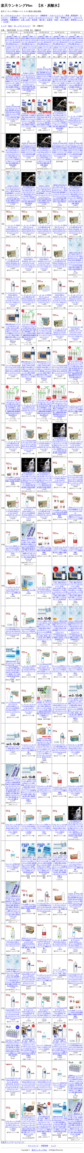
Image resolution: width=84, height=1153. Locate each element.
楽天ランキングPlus (39, 1150)
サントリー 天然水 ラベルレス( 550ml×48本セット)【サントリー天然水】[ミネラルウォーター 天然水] (28, 828)
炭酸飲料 (43, 15)
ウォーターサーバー (30, 15)
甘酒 (56, 20)
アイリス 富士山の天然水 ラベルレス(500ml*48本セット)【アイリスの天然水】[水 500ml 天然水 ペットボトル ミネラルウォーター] (28, 513)
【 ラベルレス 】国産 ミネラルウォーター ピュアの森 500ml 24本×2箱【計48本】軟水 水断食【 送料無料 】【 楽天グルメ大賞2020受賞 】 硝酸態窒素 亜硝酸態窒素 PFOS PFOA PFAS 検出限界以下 (28, 331)
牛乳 (57, 17)
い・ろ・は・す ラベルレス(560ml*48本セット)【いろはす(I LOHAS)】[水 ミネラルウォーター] (44, 445)
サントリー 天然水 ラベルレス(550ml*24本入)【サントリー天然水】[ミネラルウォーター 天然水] (12, 549)
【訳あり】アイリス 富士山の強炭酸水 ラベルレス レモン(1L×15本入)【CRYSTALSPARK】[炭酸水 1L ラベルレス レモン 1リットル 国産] (75, 513)
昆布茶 (34, 20)
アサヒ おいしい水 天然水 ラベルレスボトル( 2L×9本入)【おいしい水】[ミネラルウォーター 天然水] (44, 789)
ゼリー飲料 (64, 20)
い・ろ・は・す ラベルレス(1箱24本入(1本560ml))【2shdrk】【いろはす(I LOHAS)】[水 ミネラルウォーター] (44, 229)
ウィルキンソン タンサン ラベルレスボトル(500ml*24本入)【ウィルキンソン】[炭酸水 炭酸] (12, 590)
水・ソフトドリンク (22, 26)
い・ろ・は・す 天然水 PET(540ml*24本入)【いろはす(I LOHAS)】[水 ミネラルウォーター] (44, 590)
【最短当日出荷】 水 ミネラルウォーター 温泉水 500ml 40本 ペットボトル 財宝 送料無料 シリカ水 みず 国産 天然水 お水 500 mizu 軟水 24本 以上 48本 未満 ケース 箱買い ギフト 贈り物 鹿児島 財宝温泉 (12, 669)
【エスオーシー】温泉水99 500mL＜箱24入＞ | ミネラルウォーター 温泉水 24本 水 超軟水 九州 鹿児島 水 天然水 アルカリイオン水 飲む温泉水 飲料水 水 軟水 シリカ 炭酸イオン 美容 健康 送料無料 (12, 1047)
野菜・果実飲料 (72, 15)
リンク (53, 1146)
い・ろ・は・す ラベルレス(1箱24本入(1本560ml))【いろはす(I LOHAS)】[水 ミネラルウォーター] (75, 298)
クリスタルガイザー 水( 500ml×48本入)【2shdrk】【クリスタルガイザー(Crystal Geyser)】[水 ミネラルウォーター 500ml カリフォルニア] (28, 263)
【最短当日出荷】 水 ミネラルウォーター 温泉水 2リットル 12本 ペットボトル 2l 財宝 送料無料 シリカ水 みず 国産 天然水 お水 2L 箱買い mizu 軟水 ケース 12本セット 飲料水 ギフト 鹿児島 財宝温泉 (28, 865)
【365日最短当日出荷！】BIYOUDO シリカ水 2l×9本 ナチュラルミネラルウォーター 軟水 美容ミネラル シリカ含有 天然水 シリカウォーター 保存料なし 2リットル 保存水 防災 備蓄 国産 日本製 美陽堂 (59, 445)
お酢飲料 (13, 17)
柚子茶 (42, 20)
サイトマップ (33, 1146)
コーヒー (22, 17)
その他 (5, 22)
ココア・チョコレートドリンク (40, 17)
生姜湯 (49, 20)
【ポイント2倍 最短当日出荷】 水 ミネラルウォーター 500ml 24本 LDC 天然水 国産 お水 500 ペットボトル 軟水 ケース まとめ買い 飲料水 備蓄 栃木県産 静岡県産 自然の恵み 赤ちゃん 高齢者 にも (44, 708)
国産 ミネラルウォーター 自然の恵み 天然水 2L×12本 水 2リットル (13, 748)
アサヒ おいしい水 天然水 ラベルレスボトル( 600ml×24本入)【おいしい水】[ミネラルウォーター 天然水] (75, 748)
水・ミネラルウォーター (10, 15)
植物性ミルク (66, 17)
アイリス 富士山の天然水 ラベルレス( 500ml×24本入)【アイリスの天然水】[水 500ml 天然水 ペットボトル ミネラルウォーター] (44, 669)
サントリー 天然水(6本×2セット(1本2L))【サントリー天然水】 (13, 865)
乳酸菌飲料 (14, 20)
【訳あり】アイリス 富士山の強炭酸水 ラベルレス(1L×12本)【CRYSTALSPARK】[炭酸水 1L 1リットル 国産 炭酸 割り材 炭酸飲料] (28, 944)
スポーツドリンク (56, 15)
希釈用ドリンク (77, 20)
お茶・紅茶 (25, 20)
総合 (10, 26)
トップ (3, 26)
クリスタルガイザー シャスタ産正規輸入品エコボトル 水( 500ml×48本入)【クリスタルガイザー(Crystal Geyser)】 (12, 631)
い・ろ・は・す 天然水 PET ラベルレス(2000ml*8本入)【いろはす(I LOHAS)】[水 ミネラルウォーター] (75, 120)
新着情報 (44, 1146)
